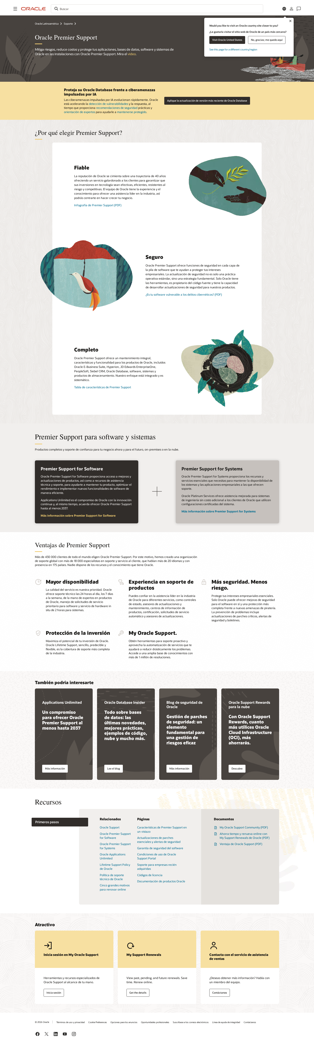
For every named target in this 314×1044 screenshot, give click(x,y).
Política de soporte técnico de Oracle (112, 877)
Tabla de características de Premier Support (102, 387)
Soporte (68, 23)
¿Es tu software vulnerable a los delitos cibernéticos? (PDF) (184, 294)
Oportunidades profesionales (155, 1022)
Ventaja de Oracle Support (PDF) (241, 844)
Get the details (137, 992)
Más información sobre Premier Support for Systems (219, 511)
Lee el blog (113, 768)
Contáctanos (219, 992)
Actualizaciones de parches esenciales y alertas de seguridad (158, 840)
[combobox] (157, 8)
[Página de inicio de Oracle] (33, 8)
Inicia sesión (54, 992)
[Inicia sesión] (291, 9)
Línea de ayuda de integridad (226, 1022)
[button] (15, 9)
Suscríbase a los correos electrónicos (191, 1022)
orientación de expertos (79, 112)
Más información (55, 768)
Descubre (237, 768)
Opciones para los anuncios (123, 1022)
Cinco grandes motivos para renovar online (115, 887)
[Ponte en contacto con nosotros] (299, 9)
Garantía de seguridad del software (160, 848)
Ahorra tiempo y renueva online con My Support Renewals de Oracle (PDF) (244, 836)
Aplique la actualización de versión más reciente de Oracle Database (207, 100)
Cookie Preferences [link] (97, 1022)
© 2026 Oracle (42, 1022)
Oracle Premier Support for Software (115, 836)
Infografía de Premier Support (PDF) (97, 205)
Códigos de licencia (149, 875)
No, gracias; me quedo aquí (267, 40)
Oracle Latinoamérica (47, 23)
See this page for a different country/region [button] (233, 49)
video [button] (132, 54)
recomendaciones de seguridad (116, 108)
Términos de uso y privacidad (70, 1022)
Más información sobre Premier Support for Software (78, 515)
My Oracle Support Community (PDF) (244, 827)
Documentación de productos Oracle (161, 881)
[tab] (60, 822)
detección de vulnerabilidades (108, 104)
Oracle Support (109, 827)
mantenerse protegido (131, 112)
